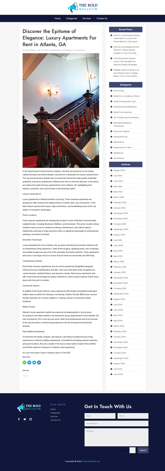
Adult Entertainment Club (125, 101)
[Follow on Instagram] (30, 419)
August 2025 (119, 235)
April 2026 (118, 192)
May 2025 (118, 251)
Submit (143, 450)
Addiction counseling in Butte (126, 96)
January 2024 (120, 337)
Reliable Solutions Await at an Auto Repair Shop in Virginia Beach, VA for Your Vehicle (126, 73)
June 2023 (118, 374)
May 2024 (118, 315)
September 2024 (121, 294)
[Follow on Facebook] (19, 419)
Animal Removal (120, 137)
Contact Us (102, 19)
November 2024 (121, 283)
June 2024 (118, 310)
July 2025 (118, 240)
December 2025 (121, 213)
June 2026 (118, 181)
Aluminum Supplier (121, 131)
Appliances (118, 153)
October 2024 (120, 288)
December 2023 (121, 342)
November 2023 (121, 347)
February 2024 (120, 331)
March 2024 (119, 326)
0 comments (79, 50)
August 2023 (119, 363)
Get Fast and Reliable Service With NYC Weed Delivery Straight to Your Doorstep (126, 50)
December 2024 (121, 278)
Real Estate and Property (61, 50)
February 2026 (120, 202)
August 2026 (119, 170)
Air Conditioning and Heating (126, 117)
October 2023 (120, 353)
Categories (71, 19)
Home (58, 19)
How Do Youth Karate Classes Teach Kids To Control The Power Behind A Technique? (127, 38)
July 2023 (118, 369)
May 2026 (118, 186)
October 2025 (120, 224)
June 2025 (118, 245)
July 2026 (118, 175)
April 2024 (118, 320)
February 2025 (120, 267)
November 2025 (121, 218)
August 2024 (119, 299)
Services (87, 19)
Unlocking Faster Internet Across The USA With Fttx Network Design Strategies (125, 61)
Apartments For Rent (123, 147)
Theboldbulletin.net (91, 461)
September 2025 (121, 229)
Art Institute (119, 158)
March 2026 (119, 197)
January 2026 (120, 208)
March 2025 (119, 261)
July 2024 (118, 304)
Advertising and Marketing (125, 107)
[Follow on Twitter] (24, 419)
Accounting (119, 90)
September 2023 (121, 358)
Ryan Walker (30, 50)
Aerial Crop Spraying (122, 112)
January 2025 (120, 272)
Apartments (119, 142)
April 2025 (118, 256)
